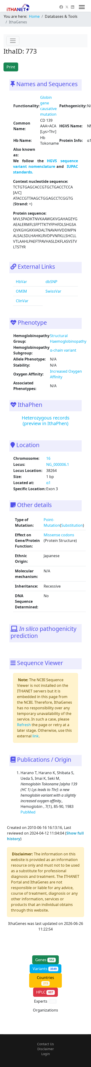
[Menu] (82, 7)
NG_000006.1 (57, 464)
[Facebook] (61, 7)
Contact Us (45, 1044)
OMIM (21, 291)
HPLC (44, 992)
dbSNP (51, 281)
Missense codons (59, 534)
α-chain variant (63, 350)
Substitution (72, 525)
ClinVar (21, 300)
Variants (45, 968)
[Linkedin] (72, 7)
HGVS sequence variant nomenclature (45, 163)
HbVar (21, 281)
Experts (44, 1001)
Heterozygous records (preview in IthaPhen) (46, 421)
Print (11, 67)
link (35, 736)
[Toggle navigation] (12, 40)
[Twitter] (67, 7)
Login (45, 1054)
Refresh (24, 724)
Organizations (45, 1013)
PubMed (28, 812)
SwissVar (53, 291)
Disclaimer (45, 1049)
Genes (44, 959)
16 (48, 458)
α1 (48, 482)
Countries (45, 980)
